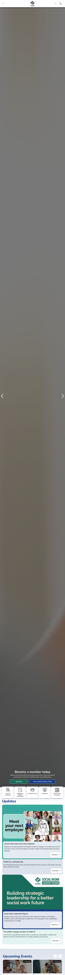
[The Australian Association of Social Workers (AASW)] (32, 3)
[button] (55, 3)
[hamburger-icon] (3, 3)
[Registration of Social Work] (20, 792)
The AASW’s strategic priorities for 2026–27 (19, 932)
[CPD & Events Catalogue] (57, 792)
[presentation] (55, 956)
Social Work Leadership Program (16, 914)
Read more (55, 855)
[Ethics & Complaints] (8, 792)
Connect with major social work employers (19, 844)
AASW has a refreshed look (13, 862)
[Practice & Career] (32, 792)
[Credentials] (45, 792)
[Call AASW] (61, 4)
